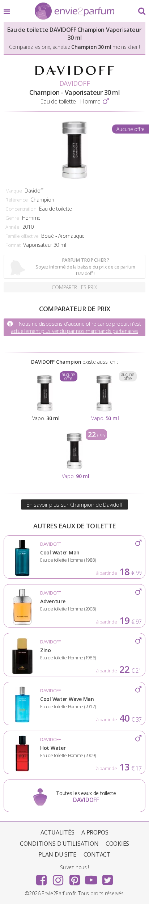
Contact (97, 854)
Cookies (117, 844)
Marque (13, 190)
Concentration (20, 209)
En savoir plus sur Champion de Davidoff (74, 504)
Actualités (57, 832)
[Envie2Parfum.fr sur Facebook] (41, 877)
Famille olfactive (21, 236)
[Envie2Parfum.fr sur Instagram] (58, 877)
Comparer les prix (74, 287)
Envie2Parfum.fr (74, 12)
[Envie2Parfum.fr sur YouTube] (91, 877)
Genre (12, 218)
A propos (94, 832)
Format (12, 245)
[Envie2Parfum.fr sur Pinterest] (74, 877)
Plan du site (57, 854)
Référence (16, 200)
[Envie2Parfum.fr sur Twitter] (107, 877)
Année (12, 227)
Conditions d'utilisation (59, 844)
